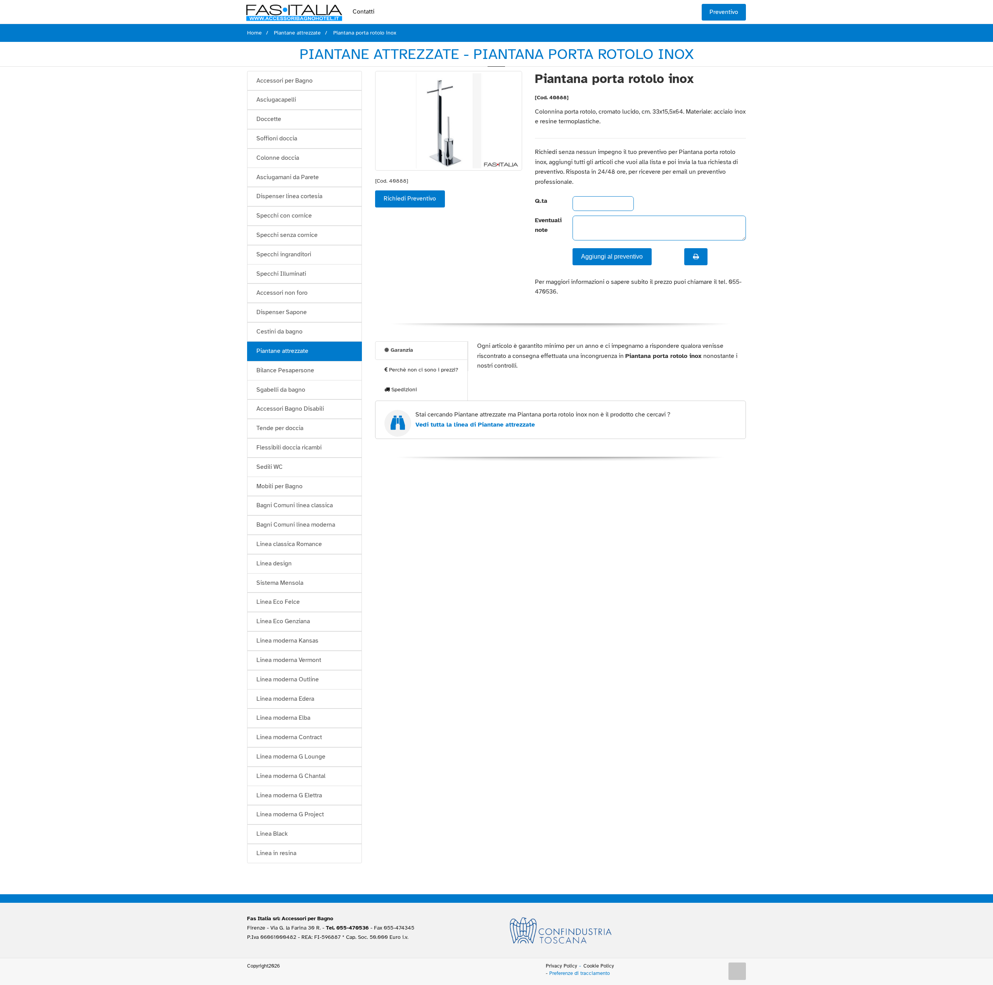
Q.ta (541, 201)
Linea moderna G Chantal (290, 776)
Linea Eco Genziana (283, 621)
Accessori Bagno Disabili (290, 409)
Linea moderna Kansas (287, 641)
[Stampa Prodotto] (696, 256)
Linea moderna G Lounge (290, 756)
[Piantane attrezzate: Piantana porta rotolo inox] (448, 120)
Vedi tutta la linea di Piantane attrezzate (475, 425)
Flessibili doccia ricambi (289, 447)
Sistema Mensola (279, 583)
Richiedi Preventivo (410, 198)
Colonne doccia (277, 158)
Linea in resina (276, 853)
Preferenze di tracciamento (579, 973)
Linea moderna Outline (287, 679)
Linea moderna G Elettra (289, 795)
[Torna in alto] (737, 971)
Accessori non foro (282, 293)
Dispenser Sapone (281, 312)
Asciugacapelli (276, 100)
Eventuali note (547, 225)
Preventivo (723, 12)
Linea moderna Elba (283, 718)
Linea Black (272, 834)
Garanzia (401, 350)
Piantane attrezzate (282, 351)
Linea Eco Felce (278, 602)
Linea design (274, 563)
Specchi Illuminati (281, 274)
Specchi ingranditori (283, 254)
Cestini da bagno (279, 331)
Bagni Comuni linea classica (294, 505)
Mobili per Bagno (279, 486)
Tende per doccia (279, 428)
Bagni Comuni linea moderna (295, 525)
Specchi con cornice (284, 215)
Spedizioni (403, 389)
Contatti (363, 12)
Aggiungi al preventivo (612, 256)
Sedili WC (269, 467)
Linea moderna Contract (289, 737)
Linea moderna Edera (285, 699)
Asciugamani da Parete (287, 177)
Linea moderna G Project (290, 814)
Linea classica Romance (289, 544)
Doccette (268, 119)
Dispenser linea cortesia (289, 196)
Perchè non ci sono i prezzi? (423, 369)
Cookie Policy (598, 966)
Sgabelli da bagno (280, 390)
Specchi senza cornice (287, 235)
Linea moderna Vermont (288, 660)
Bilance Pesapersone (285, 370)
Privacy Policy (561, 966)
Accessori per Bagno (284, 81)
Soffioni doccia (276, 138)
